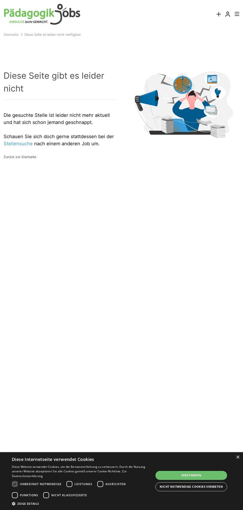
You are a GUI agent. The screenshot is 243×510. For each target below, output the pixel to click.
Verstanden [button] (191, 475)
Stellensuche (18, 143)
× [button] (237, 457)
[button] (82, 503)
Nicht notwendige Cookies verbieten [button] (191, 487)
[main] (121, 99)
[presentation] (219, 14)
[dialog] (121, 481)
